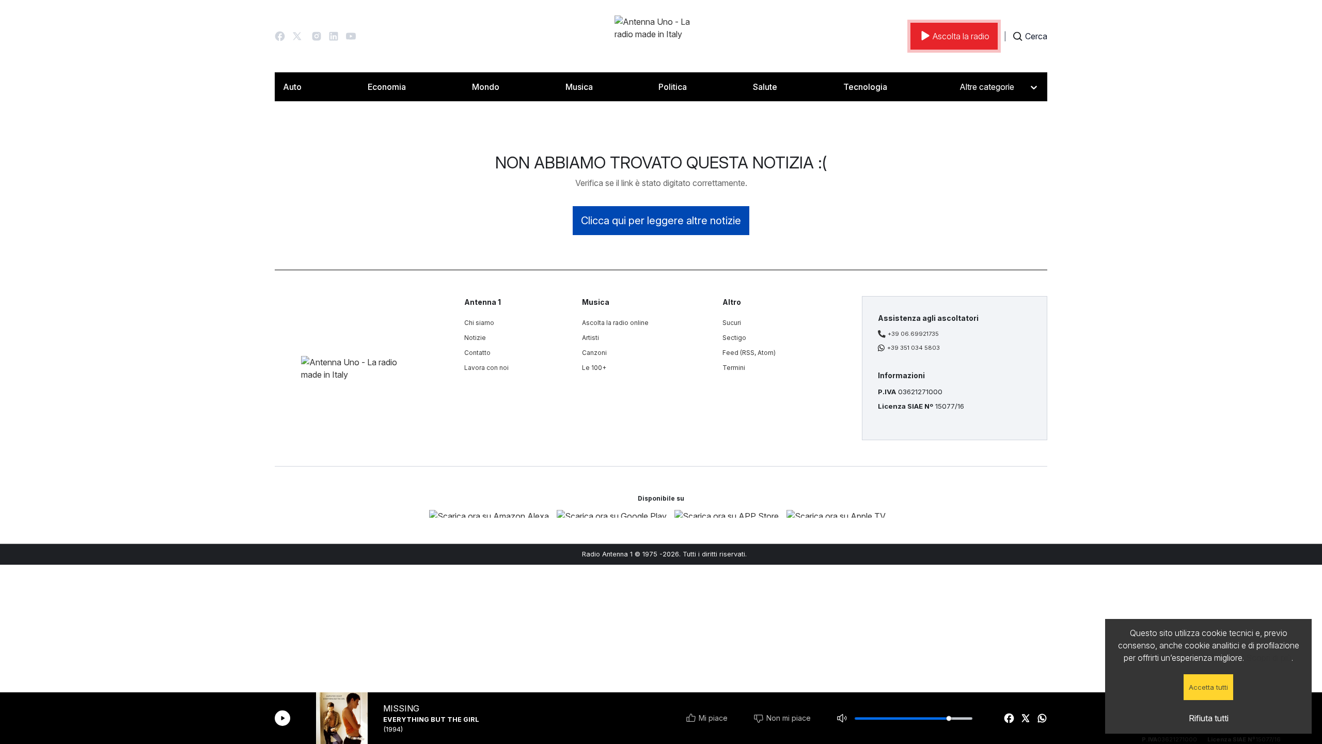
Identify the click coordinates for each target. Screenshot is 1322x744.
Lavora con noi (486, 367)
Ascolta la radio (961, 36)
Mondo (485, 87)
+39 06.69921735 (913, 333)
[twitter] (1025, 718)
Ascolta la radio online (615, 323)
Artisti (590, 338)
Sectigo (734, 338)
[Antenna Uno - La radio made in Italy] (661, 36)
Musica (579, 87)
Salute (765, 87)
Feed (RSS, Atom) (749, 353)
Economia (387, 87)
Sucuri (731, 323)
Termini (733, 367)
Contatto (477, 353)
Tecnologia (865, 87)
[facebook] (1009, 718)
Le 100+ (594, 367)
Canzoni (594, 353)
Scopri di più (1269, 658)
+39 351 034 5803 (913, 347)
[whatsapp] (1042, 718)
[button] (280, 36)
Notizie (475, 338)
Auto (292, 87)
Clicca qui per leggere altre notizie (661, 220)
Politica (672, 87)
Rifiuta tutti (1209, 718)
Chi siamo (479, 323)
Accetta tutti (1208, 687)
